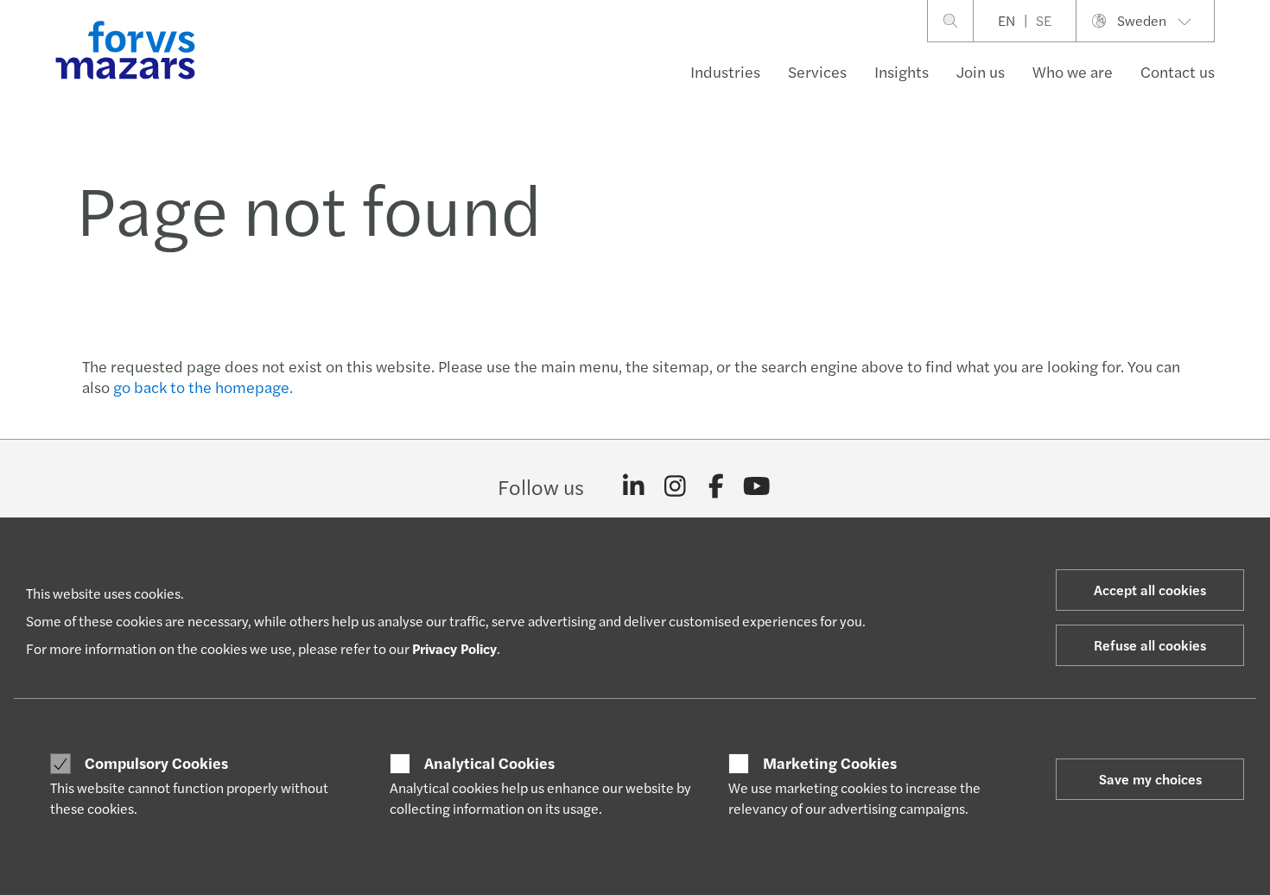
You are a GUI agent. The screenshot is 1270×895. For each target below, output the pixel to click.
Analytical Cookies (489, 763)
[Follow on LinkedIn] (634, 486)
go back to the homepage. (203, 386)
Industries (725, 71)
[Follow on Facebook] (716, 486)
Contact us (1177, 71)
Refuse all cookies (1150, 645)
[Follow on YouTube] (757, 486)
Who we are (1072, 71)
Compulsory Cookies (156, 763)
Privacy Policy (454, 648)
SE (1043, 20)
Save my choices (1150, 779)
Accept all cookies (1150, 590)
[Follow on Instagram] (675, 486)
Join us (980, 71)
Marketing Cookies (830, 763)
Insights (901, 71)
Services (817, 71)
